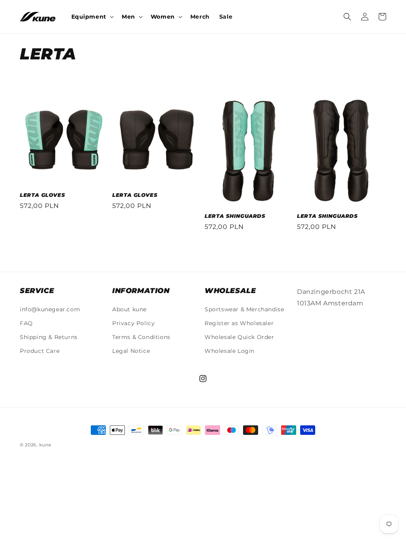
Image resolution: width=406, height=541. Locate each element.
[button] (92, 16)
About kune (129, 309)
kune (45, 445)
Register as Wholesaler (239, 323)
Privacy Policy (133, 323)
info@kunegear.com (50, 309)
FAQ (26, 323)
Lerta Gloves (42, 195)
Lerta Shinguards (235, 216)
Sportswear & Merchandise (244, 309)
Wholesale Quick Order (239, 337)
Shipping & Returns (49, 337)
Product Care (39, 350)
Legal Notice (131, 350)
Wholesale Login (230, 350)
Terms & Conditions (141, 337)
